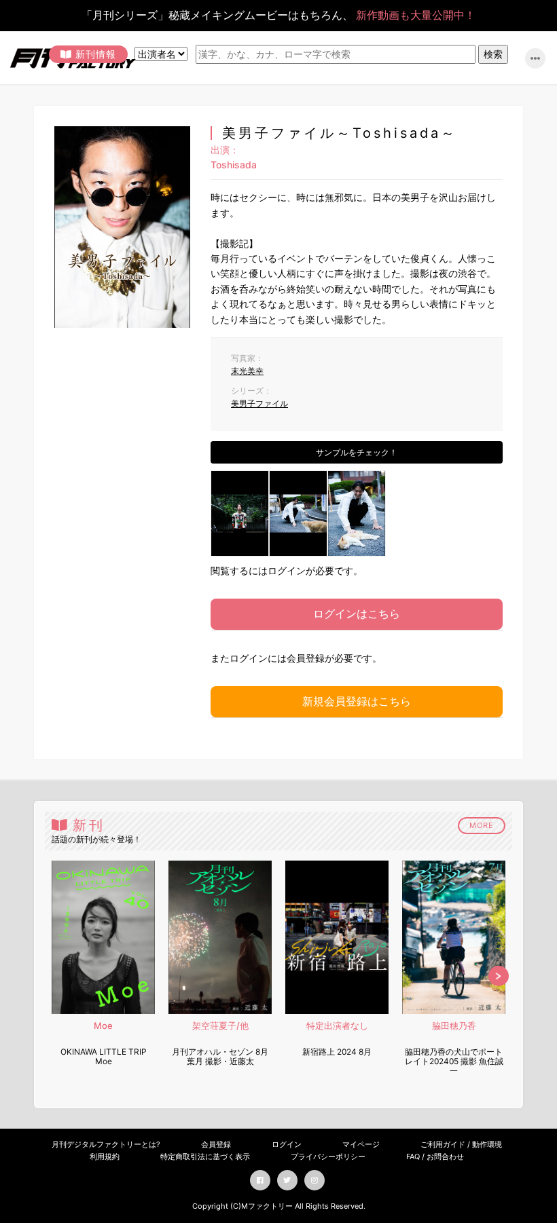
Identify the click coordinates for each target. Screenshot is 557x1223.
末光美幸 (247, 371)
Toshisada (234, 164)
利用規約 (105, 1156)
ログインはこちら (356, 613)
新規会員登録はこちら (356, 701)
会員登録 (216, 1144)
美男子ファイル (259, 403)
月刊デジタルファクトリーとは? (106, 1144)
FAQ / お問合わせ (435, 1156)
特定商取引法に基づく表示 (205, 1156)
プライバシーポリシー (328, 1156)
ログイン (287, 1144)
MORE (481, 825)
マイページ (361, 1144)
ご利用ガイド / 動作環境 (461, 1144)
